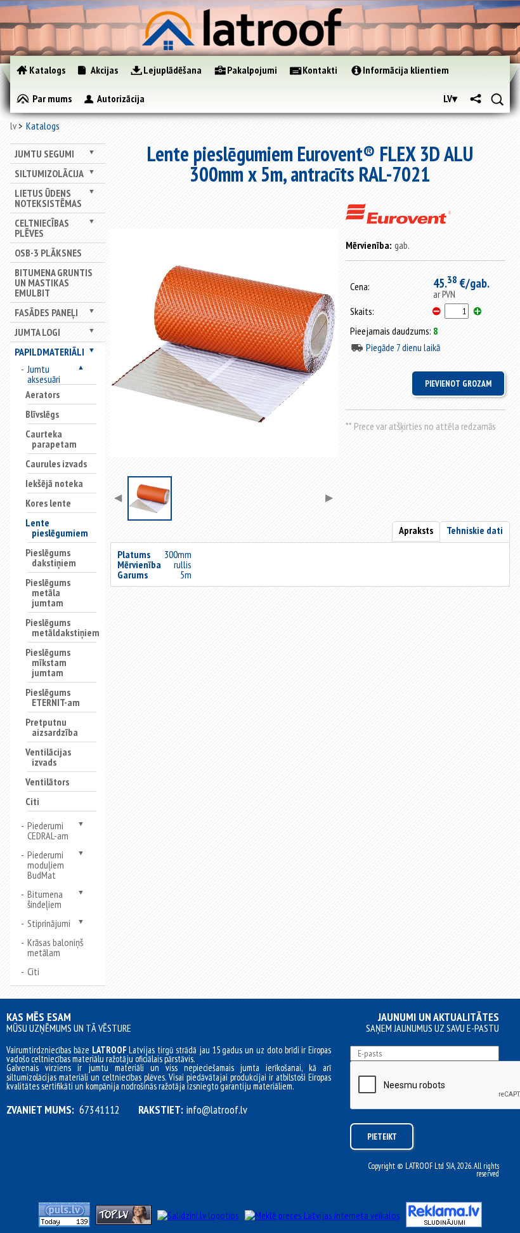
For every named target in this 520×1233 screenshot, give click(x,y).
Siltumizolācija (49, 173)
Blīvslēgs (42, 414)
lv (13, 125)
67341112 (99, 1110)
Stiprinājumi (48, 923)
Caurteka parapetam (51, 438)
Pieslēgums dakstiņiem (50, 557)
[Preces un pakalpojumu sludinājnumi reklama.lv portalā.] (444, 1223)
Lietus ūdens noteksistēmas (48, 198)
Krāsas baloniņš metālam (55, 947)
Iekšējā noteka (54, 483)
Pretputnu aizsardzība (51, 727)
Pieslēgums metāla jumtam (47, 592)
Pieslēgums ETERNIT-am (52, 697)
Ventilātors (47, 781)
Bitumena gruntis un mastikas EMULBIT (54, 282)
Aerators (42, 394)
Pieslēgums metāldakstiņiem (62, 627)
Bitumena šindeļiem (45, 899)
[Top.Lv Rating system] (124, 1221)
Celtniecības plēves (42, 228)
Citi (32, 801)
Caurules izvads (56, 463)
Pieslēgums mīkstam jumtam (47, 662)
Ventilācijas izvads (48, 756)
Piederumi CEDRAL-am (47, 830)
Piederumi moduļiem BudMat (45, 864)
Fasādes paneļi (46, 312)
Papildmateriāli (49, 351)
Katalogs (43, 125)
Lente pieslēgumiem (56, 527)
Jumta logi (37, 332)
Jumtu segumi (44, 153)
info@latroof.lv (216, 1110)
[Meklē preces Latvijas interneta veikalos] (322, 1215)
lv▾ (450, 98)
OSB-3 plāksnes (48, 252)
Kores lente (48, 503)
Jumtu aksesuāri (43, 374)
